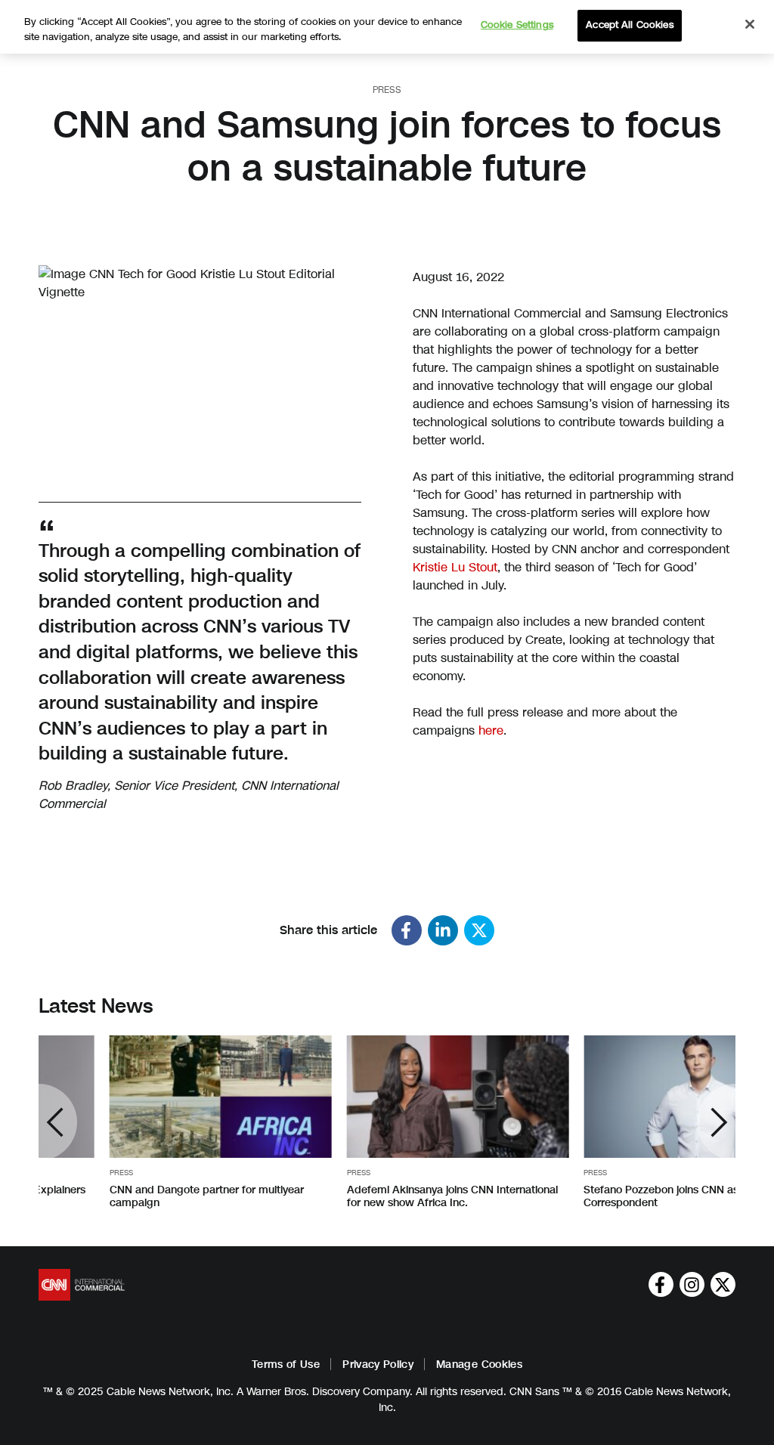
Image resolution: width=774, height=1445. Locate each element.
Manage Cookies (479, 1364)
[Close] (749, 24)
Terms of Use (286, 1364)
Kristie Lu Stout (455, 567)
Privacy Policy (377, 1364)
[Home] (82, 1285)
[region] (387, 27)
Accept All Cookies (629, 25)
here (490, 730)
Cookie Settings (517, 25)
